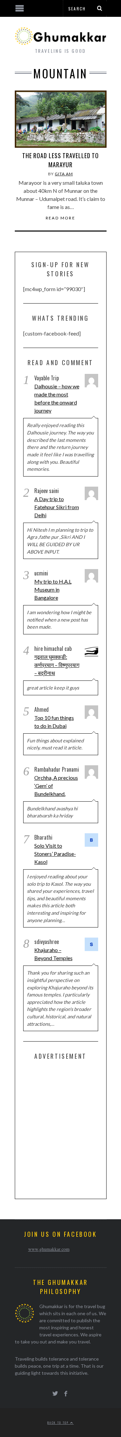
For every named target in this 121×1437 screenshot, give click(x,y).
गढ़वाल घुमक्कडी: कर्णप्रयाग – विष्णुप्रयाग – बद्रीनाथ (56, 665)
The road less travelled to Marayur (60, 160)
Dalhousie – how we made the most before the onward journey (56, 398)
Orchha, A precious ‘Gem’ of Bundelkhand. (56, 785)
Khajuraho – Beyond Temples (53, 954)
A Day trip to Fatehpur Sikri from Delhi (56, 507)
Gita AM (64, 173)
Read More (61, 218)
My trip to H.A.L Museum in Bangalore (53, 589)
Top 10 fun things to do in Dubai (54, 721)
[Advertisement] (60, 1128)
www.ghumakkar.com (49, 1249)
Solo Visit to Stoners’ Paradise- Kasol (55, 853)
